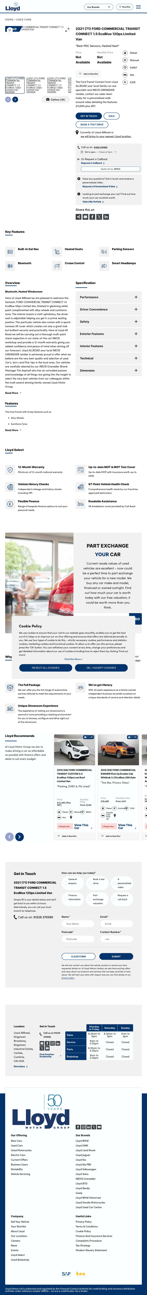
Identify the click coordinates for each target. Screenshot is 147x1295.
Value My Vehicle (92, 202)
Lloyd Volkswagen (86, 1169)
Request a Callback (91, 163)
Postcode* (68, 932)
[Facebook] (78, 1128)
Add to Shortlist (91, 73)
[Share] (78, 217)
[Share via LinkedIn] (106, 217)
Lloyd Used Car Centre (89, 1207)
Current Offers (19, 1159)
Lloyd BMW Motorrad (88, 1197)
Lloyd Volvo (82, 1174)
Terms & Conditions (87, 1226)
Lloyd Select (18, 1255)
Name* (66, 916)
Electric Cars (18, 1155)
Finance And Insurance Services (94, 1236)
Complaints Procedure (89, 1240)
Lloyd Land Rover (86, 1150)
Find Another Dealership (47, 1055)
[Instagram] (83, 1128)
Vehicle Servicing (20, 1174)
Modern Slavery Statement (91, 1250)
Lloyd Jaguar (83, 1155)
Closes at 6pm (98, 151)
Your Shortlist (18, 1226)
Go (137, 618)
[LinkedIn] (88, 1128)
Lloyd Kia (81, 1159)
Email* (104, 916)
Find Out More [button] (73, 659)
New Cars (16, 1140)
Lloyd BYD (81, 1183)
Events (15, 1250)
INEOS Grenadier (86, 1178)
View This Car (81, 826)
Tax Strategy (83, 1245)
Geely (79, 1193)
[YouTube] (99, 1128)
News (14, 1245)
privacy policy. (68, 977)
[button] (45, 668)
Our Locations (19, 1236)
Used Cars (24, 19)
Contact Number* (110, 932)
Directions (19, 1066)
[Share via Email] (85, 217)
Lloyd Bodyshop (20, 1259)
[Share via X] (99, 217)
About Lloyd (18, 1231)
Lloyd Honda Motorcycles (90, 1202)
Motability (17, 1169)
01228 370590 (100, 147)
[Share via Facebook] (92, 217)
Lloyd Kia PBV (83, 1164)
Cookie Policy (83, 1231)
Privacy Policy (84, 1221)
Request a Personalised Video (99, 186)
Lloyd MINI (82, 1145)
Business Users (19, 1164)
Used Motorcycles (21, 1150)
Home (9, 19)
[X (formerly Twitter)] (94, 1128)
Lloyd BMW (82, 1140)
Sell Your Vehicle (20, 1221)
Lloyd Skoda (83, 1188)
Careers (15, 1240)
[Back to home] (12, 7)
